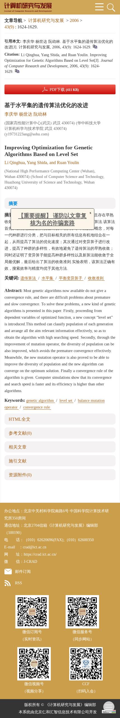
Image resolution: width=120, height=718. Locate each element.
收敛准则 (96, 278)
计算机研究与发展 (46, 20)
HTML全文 (19, 419)
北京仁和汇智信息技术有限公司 (61, 712)
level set (66, 400)
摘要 (13, 203)
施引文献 (18, 461)
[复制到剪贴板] (94, 46)
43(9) (9, 26)
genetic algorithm (40, 400)
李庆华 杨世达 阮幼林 (25, 114)
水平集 (48, 278)
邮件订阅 (23, 572)
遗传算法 (28, 278)
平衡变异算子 (71, 278)
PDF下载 (64, 90)
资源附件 (20, 474)
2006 (74, 20)
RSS (18, 583)
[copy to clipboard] (16, 71)
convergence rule (37, 407)
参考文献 (20, 433)
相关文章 (18, 447)
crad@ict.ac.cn (34, 547)
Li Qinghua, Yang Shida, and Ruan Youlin (41, 162)
